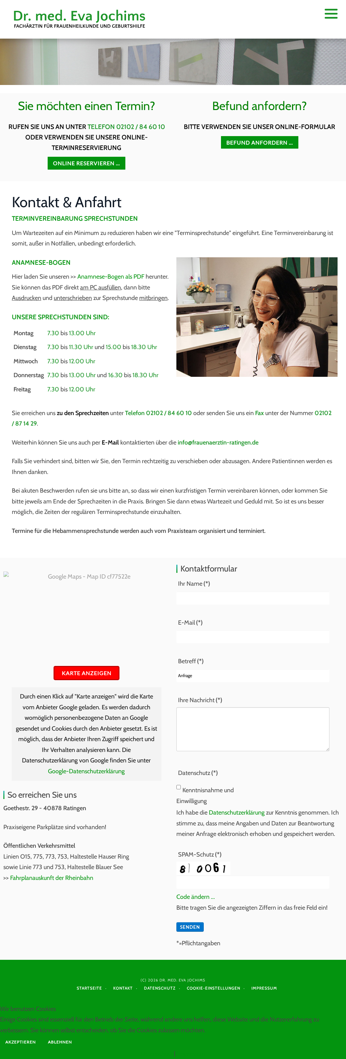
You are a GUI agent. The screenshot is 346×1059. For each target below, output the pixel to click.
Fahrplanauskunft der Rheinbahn (51, 878)
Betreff (191, 661)
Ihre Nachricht (200, 700)
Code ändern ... (195, 897)
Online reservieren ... (86, 163)
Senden (190, 927)
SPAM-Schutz (200, 854)
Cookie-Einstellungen (213, 988)
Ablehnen (60, 1041)
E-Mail (190, 622)
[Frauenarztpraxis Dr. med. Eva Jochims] (81, 19)
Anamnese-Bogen (41, 262)
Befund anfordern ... (259, 142)
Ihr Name (194, 583)
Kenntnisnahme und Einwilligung (205, 795)
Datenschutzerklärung (237, 812)
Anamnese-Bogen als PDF (110, 276)
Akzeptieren (20, 1041)
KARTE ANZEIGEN (87, 673)
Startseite (89, 988)
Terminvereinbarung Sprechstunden (75, 218)
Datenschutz (198, 773)
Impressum (264, 988)
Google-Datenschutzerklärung (86, 771)
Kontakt (123, 988)
